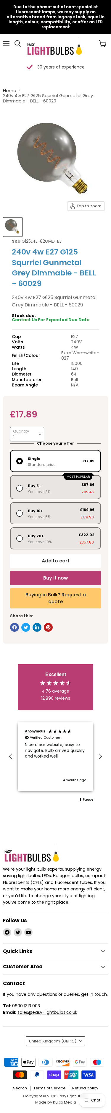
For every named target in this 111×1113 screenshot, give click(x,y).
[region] (55, 756)
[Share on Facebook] (14, 627)
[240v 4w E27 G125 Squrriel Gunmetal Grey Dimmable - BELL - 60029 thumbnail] (12, 227)
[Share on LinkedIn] (37, 627)
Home (9, 90)
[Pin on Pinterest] (48, 627)
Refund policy (85, 1088)
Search (20, 1088)
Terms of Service (49, 1088)
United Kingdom (52, 1041)
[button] (11, 756)
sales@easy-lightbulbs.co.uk (47, 1012)
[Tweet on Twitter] (25, 627)
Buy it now (55, 578)
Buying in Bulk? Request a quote (55, 598)
